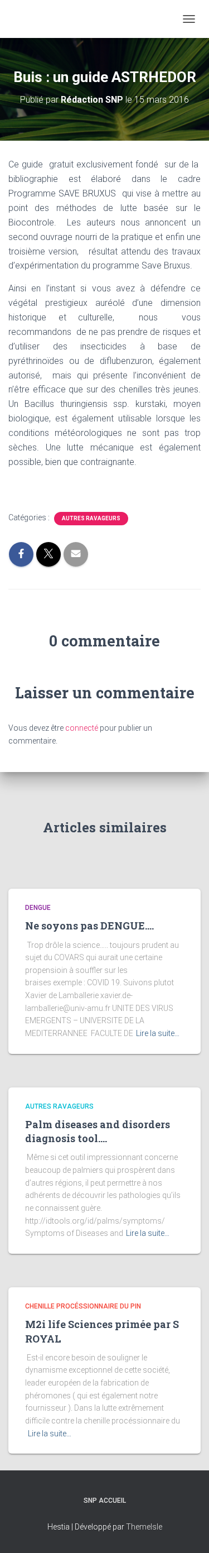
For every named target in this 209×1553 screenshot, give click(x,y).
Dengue (38, 908)
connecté (81, 727)
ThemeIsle (144, 1526)
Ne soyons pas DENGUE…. (89, 925)
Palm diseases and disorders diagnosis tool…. (97, 1131)
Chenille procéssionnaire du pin (83, 1306)
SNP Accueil (105, 1500)
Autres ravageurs (91, 518)
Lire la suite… (157, 1033)
